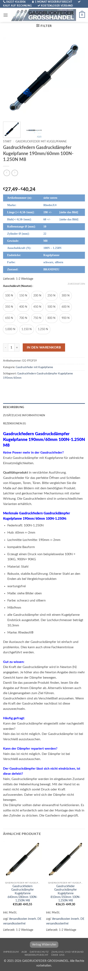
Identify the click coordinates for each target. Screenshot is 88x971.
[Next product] (6, 173)
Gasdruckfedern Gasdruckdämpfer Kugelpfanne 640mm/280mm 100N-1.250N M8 (22, 893)
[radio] (9, 295)
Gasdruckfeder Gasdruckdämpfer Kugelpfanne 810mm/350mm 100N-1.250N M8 (65, 893)
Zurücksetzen (76, 284)
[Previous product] (14, 173)
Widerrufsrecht (37, 955)
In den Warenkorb (44, 347)
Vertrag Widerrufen (44, 944)
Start (7, 141)
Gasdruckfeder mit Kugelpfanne (41, 141)
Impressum (11, 952)
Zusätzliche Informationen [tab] (24, 415)
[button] (5, 15)
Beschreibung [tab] (13, 407)
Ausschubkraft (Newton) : (18, 286)
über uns (57, 955)
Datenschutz (39, 952)
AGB (24, 952)
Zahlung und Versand (67, 952)
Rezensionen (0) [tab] (14, 423)
